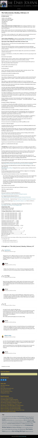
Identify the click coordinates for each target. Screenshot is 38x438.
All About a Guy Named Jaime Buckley (12, 407)
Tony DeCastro (7, 250)
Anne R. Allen (4, 416)
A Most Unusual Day (9, 398)
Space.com (4, 429)
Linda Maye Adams (29, 423)
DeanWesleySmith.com (10, 420)
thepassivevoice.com (8, 431)
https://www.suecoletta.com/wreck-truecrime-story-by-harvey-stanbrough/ (18, 163)
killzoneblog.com (4, 423)
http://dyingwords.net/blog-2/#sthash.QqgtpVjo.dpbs (11, 205)
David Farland (22, 418)
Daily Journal (5, 235)
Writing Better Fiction (5, 392)
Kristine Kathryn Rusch (13, 423)
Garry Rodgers (13, 237)
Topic (8, 238)
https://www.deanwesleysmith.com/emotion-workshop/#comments (14, 194)
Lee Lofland (22, 423)
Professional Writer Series (26, 237)
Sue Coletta (8, 429)
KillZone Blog (18, 237)
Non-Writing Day (16, 425)
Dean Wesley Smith (6, 237)
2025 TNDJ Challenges (5, 385)
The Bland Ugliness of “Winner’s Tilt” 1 (13, 404)
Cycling (14, 418)
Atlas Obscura (14, 416)
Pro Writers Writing (16, 427)
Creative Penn (32, 416)
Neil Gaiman (11, 425)
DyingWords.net (21, 420)
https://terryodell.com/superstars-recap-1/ (27, 199)
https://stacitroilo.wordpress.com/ (19, 200)
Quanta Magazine (23, 427)
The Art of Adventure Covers (6, 391)
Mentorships (3, 425)
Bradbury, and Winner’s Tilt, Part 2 (12, 401)
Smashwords (30, 427)
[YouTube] (5, 380)
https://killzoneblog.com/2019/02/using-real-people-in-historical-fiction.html (16, 197)
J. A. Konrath (8, 422)
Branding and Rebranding (10, 411)
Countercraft (28, 416)
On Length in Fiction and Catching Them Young (14, 410)
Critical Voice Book (10, 418)
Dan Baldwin (17, 418)
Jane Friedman (20, 422)
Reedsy (27, 427)
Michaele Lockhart (7, 425)
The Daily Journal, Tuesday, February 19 (10, 241)
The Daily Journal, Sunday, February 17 (10, 240)
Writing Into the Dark (29, 431)
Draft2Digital (16, 420)
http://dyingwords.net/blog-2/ (7, 167)
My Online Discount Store (6, 389)
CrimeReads (4, 418)
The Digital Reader (22, 429)
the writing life (4, 238)
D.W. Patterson (3, 402)
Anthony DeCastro (8, 416)
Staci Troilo (34, 237)
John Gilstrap (25, 422)
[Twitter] (3, 380)
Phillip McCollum (7, 335)
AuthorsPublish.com (21, 416)
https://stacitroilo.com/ (28, 39)
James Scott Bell (13, 422)
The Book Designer (14, 429)
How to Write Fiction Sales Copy (7, 388)
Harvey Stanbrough (29, 420)
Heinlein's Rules (4, 422)
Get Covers (3, 386)
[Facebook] (1, 380)
